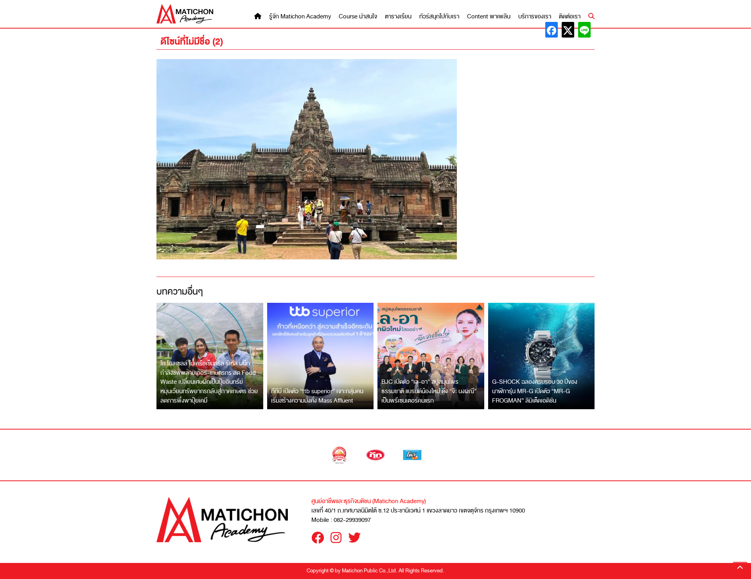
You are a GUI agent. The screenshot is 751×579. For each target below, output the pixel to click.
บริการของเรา (534, 16)
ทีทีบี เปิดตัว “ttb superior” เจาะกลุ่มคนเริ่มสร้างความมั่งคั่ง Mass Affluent (317, 396)
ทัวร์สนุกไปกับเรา (439, 16)
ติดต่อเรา (569, 16)
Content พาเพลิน (488, 16)
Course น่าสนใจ (358, 16)
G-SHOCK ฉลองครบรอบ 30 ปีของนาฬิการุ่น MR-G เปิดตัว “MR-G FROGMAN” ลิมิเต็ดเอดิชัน (534, 391)
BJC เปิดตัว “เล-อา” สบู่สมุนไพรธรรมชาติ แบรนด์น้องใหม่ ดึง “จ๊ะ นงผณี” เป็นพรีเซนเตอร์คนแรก (428, 391)
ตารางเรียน (398, 16)
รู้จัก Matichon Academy (300, 16)
